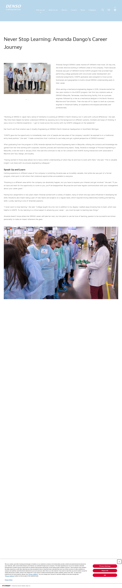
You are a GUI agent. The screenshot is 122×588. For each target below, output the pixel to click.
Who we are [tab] (40, 10)
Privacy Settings (104, 566)
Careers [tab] (74, 10)
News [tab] (83, 10)
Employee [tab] (92, 10)
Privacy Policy (8, 580)
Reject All (105, 570)
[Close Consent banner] (119, 562)
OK (105, 575)
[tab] (103, 10)
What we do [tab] (53, 10)
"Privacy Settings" (33, 574)
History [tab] (64, 10)
